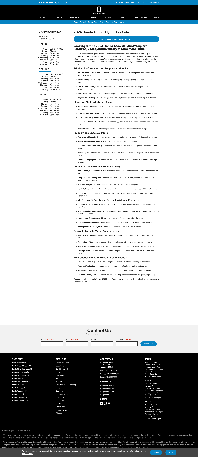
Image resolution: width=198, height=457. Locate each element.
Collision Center (62, 394)
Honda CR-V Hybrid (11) (21, 382)
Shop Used (73, 18)
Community (60, 407)
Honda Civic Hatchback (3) (22, 369)
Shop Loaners (90, 18)
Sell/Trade (108, 18)
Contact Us (60, 400)
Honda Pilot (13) (18, 394)
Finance (59, 378)
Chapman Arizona (107, 388)
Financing (123, 18)
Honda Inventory (62, 363)
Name (47, 339)
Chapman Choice (107, 385)
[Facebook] (101, 403)
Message (123, 339)
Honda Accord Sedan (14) (21, 366)
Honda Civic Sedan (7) (20, 375)
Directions (60, 397)
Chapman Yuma (106, 395)
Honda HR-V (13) (18, 385)
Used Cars (60, 366)
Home (42, 18)
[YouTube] (109, 403)
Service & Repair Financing (66, 385)
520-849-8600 (56, 49)
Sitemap (59, 413)
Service (59, 382)
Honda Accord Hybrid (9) (21, 363)
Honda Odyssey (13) (19, 388)
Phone (93, 339)
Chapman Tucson (107, 391)
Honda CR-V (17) (18, 378)
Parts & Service (140, 18)
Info (155, 18)
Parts (58, 388)
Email (72, 339)
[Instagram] (105, 403)
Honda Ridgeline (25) (20, 400)
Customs (59, 391)
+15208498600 (111, 371)
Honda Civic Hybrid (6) (20, 372)
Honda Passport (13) (19, 391)
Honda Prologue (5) (19, 397)
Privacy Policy (61, 410)
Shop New (56, 18)
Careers (59, 404)
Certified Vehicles (62, 369)
